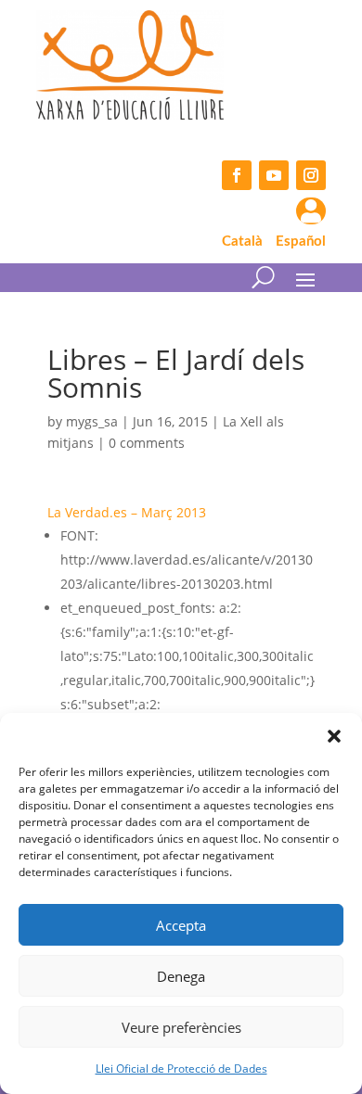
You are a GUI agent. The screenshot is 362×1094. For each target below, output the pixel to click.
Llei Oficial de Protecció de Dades (181, 1068)
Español (301, 241)
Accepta (181, 925)
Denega (181, 976)
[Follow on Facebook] (237, 175)
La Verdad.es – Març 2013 (126, 512)
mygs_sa (92, 421)
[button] (334, 736)
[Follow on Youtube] (274, 175)
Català (242, 241)
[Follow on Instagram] (311, 175)
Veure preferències (181, 1027)
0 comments (147, 443)
